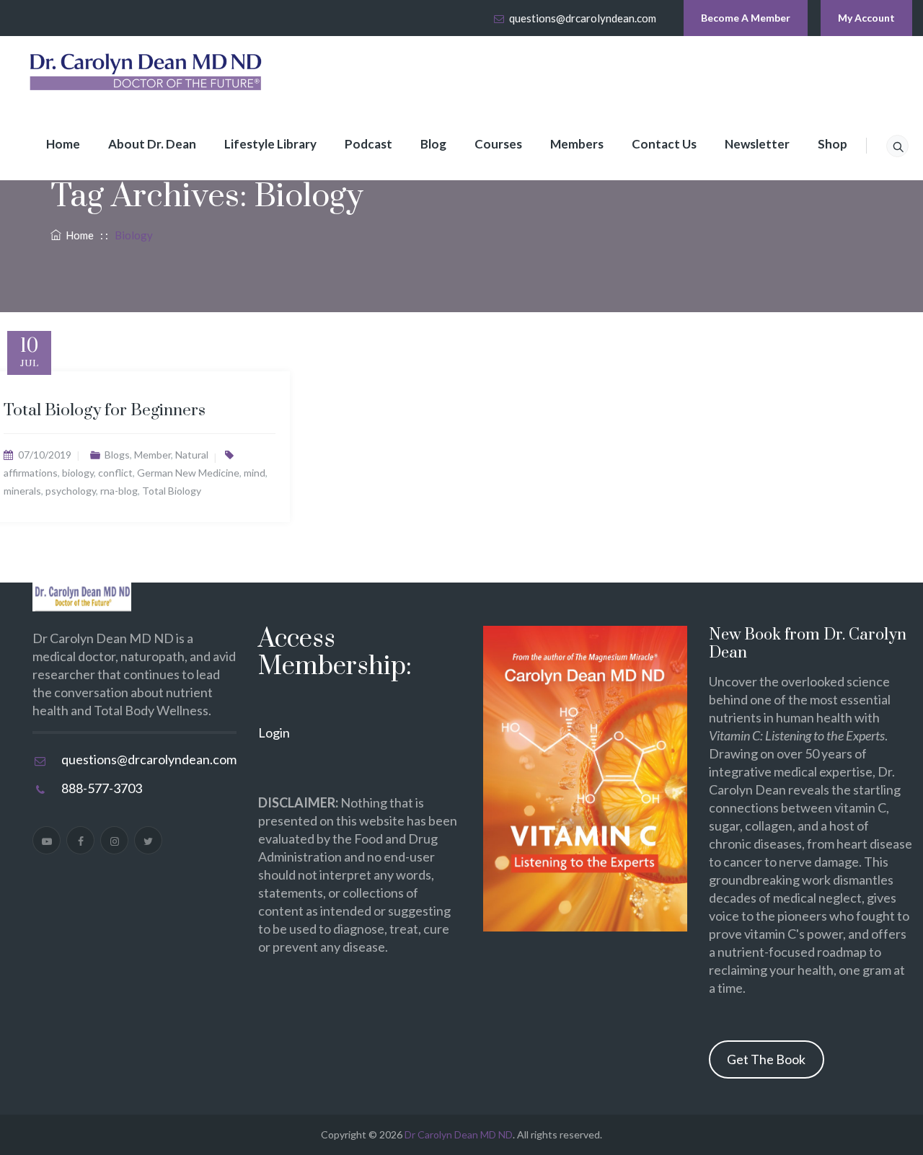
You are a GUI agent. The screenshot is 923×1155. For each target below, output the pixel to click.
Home (63, 143)
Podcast (368, 143)
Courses (498, 143)
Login (274, 732)
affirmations (31, 472)
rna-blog (119, 490)
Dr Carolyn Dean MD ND (459, 1134)
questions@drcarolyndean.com (582, 18)
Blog (433, 143)
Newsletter (757, 143)
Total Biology (171, 490)
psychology (70, 490)
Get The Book (766, 1059)
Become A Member (745, 18)
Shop (832, 143)
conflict (115, 472)
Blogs (117, 454)
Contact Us (664, 143)
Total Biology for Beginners (105, 410)
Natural (191, 454)
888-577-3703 (101, 788)
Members (577, 143)
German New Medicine (188, 472)
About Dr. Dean (152, 143)
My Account (866, 18)
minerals (22, 490)
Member (152, 454)
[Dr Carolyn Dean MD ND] (146, 72)
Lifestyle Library (270, 143)
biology (78, 472)
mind (254, 472)
